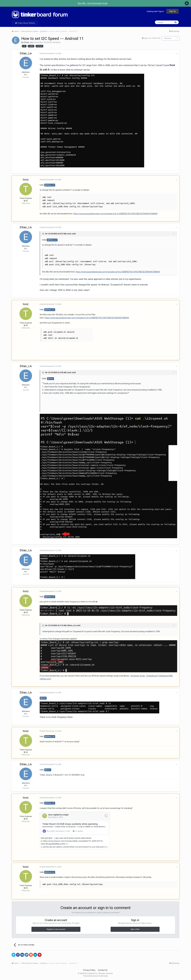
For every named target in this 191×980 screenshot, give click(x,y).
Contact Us (103, 970)
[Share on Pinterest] (40, 955)
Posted (50, 53)
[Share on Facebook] (18, 955)
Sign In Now (135, 929)
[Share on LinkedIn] (35, 955)
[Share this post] (176, 54)
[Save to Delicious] (27, 955)
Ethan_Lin (28, 42)
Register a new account (56, 929)
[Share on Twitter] (14, 955)
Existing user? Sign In (155, 11)
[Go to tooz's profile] (25, 189)
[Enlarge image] (92, 120)
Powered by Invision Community (95, 976)
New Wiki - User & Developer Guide (93, 3)
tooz (26, 179)
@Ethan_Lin (49, 185)
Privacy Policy (89, 970)
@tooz (50, 379)
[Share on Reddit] (31, 955)
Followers (167, 38)
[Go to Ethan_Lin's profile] (15, 40)
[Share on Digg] (22, 955)
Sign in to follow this (152, 38)
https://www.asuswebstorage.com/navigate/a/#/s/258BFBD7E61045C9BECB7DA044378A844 (115, 214)
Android (56, 42)
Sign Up (172, 11)
